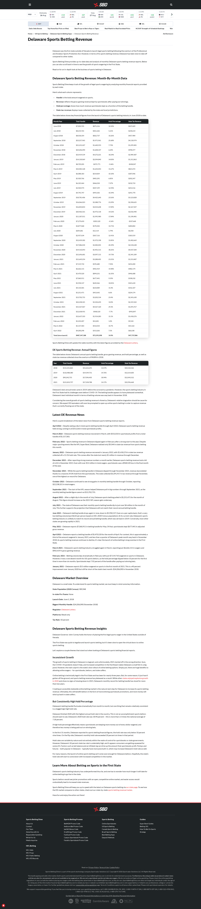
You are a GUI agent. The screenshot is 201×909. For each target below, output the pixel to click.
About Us (29, 824)
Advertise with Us (32, 832)
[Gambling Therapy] (86, 901)
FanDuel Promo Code (72, 835)
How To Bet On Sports (148, 829)
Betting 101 (144, 826)
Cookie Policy (114, 867)
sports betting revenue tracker (120, 790)
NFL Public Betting (33, 856)
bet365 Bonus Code (71, 829)
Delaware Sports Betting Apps (61, 34)
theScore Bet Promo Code (73, 826)
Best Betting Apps (108, 835)
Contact (29, 826)
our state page (131, 787)
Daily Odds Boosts (35, 28)
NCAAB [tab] (163, 24)
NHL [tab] (143, 24)
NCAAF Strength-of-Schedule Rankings (150, 28)
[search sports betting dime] (171, 4)
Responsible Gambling (34, 835)
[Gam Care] (77, 901)
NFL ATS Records (32, 858)
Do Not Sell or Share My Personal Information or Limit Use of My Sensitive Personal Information (100, 896)
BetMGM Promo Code (72, 824)
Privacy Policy (94, 867)
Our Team (29, 829)
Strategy (143, 832)
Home (30, 34)
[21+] (71, 901)
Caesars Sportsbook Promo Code (76, 837)
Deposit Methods (108, 837)
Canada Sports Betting (110, 829)
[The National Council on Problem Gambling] (126, 901)
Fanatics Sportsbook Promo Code (76, 840)
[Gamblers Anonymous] (114, 901)
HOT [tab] (39, 24)
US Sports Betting (41, 34)
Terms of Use (104, 867)
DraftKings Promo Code (73, 832)
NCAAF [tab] (101, 24)
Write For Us (30, 837)
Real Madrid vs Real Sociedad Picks (117, 28)
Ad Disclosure (168, 34)
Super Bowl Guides (146, 824)
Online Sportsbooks (109, 824)
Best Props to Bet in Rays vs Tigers (87, 28)
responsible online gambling (86, 885)
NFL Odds (29, 850)
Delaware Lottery (131, 343)
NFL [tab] (81, 24)
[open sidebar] (30, 4)
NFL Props (30, 853)
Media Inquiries (31, 840)
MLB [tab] (60, 24)
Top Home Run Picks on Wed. (58, 28)
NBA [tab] (122, 24)
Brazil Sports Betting (109, 832)
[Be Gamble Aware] (101, 901)
